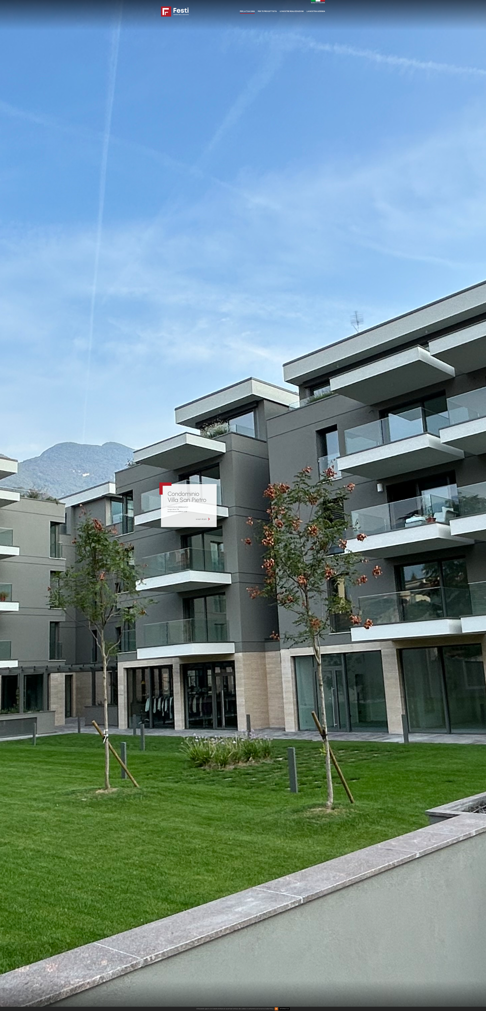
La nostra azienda (316, 11)
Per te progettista (267, 11)
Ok (276, 1009)
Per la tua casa (247, 11)
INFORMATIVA (284, 1009)
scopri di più (201, 519)
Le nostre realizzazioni (292, 11)
